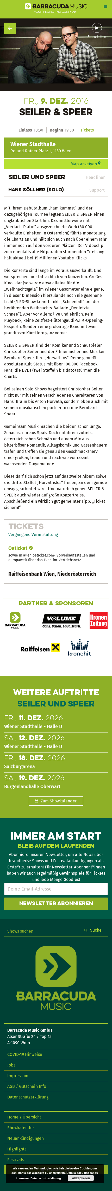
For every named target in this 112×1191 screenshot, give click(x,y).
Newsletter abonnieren (56, 904)
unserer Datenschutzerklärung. (40, 1178)
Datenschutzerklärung (27, 1097)
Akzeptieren (81, 1178)
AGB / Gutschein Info (26, 1086)
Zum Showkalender (59, 801)
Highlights (16, 1149)
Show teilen (97, 37)
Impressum (17, 1075)
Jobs (11, 1065)
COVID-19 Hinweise (24, 1054)
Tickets (87, 130)
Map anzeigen (84, 163)
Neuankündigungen (25, 1138)
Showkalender (20, 1127)
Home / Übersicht (24, 1117)
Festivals (15, 1159)
